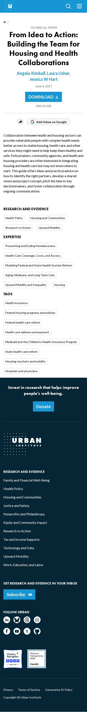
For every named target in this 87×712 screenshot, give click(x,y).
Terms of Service (29, 689)
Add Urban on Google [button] (51, 122)
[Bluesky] (17, 622)
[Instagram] (37, 622)
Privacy (8, 689)
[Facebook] (6, 633)
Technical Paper (43, 27)
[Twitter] (27, 633)
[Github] (37, 633)
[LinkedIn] (6, 622)
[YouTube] (17, 633)
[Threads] (27, 622)
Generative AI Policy (58, 689)
